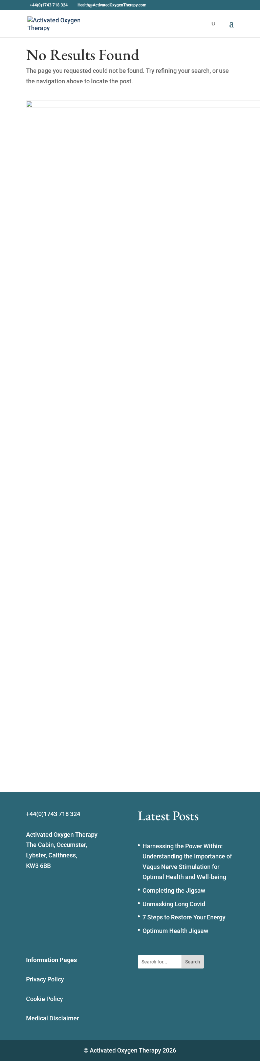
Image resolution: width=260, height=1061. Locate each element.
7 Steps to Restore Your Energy (184, 917)
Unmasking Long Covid (174, 904)
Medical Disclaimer (52, 1018)
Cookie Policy (44, 998)
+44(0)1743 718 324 (49, 5)
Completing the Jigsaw (174, 890)
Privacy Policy (45, 979)
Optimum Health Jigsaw (175, 930)
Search (192, 961)
